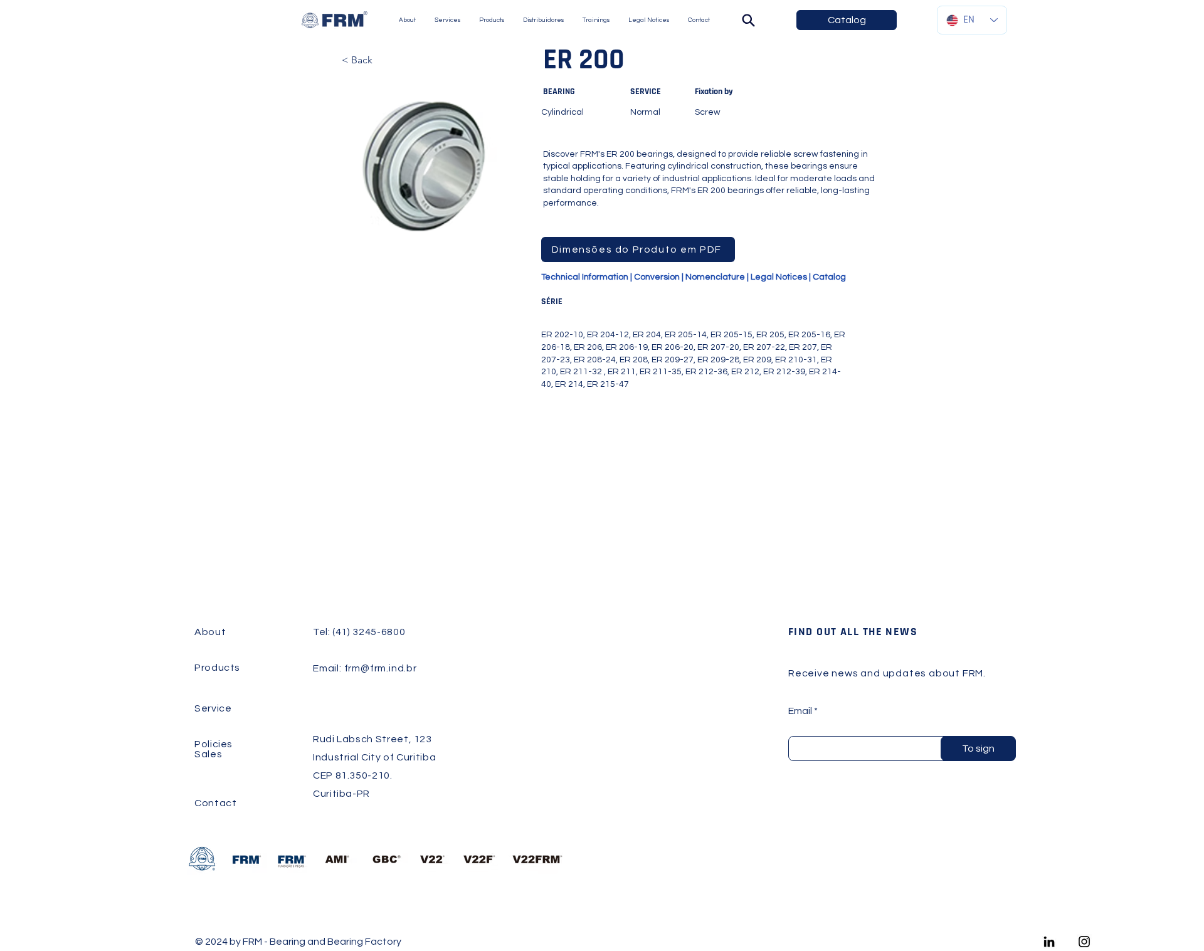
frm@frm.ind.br (380, 668)
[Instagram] (1084, 941)
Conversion (657, 277)
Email (800, 711)
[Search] (748, 20)
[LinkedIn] (1049, 941)
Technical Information (584, 277)
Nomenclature (715, 277)
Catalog (829, 277)
